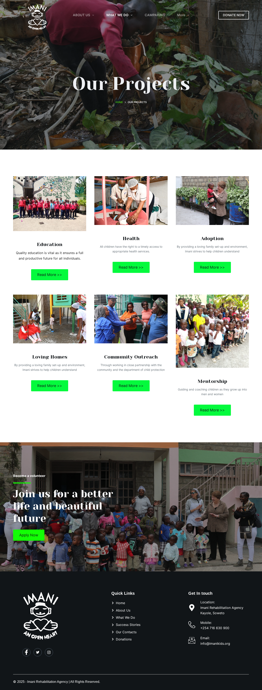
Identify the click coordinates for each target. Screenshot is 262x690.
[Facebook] (26, 652)
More (181, 15)
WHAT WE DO (117, 15)
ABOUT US (81, 15)
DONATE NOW (233, 15)
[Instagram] (49, 652)
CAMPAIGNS (155, 15)
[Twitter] (38, 652)
